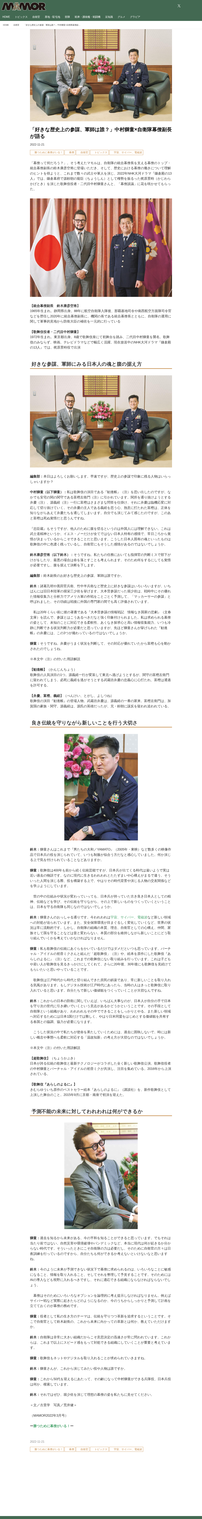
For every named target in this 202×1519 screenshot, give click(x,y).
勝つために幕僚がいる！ (51, 1426)
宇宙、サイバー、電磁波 (128, 917)
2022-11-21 (37, 144)
